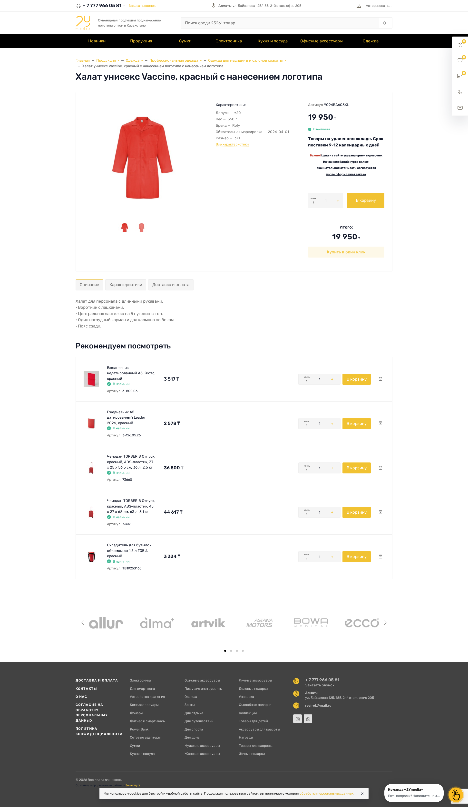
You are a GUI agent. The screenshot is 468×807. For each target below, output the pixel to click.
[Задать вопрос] (460, 108)
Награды (246, 737)
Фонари (136, 713)
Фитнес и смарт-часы (148, 721)
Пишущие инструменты (204, 689)
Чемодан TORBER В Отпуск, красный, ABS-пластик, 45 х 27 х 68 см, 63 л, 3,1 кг (131, 506)
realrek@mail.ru (318, 705)
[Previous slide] (83, 623)
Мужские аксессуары (202, 746)
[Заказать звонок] (460, 92)
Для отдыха (194, 713)
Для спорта (194, 729)
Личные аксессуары (255, 680)
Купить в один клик (346, 252)
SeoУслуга (133, 785)
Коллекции (248, 713)
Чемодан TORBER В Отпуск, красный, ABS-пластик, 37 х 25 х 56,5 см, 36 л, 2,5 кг (131, 462)
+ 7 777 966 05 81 (101, 5)
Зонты (190, 705)
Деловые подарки (253, 689)
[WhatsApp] (308, 718)
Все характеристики (232, 144)
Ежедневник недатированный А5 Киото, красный (131, 373)
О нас (82, 697)
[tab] (225, 650)
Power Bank (139, 729)
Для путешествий (199, 721)
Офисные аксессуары (202, 680)
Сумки (135, 746)
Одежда (191, 697)
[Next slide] (385, 623)
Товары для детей (253, 721)
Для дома (192, 737)
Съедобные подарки (255, 705)
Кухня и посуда (142, 754)
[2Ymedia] (83, 23)
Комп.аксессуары (144, 705)
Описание (89, 284)
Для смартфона (142, 689)
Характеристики (125, 284)
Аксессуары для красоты (259, 729)
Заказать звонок (142, 6)
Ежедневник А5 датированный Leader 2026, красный (126, 417)
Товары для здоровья (256, 746)
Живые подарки (252, 754)
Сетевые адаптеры (145, 737)
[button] (460, 44)
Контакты (86, 689)
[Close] (362, 793)
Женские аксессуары (202, 754)
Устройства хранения (147, 697)
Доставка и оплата (170, 284)
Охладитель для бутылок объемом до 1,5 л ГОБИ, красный (129, 550)
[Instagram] (297, 718)
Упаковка (246, 697)
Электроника (140, 680)
